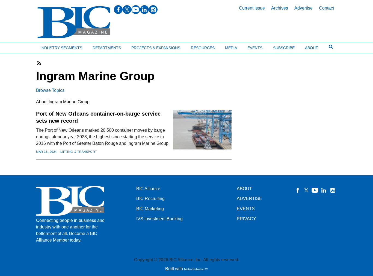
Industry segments (61, 48)
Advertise (303, 8)
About (311, 48)
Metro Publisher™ (196, 269)
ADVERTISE (249, 198)
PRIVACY (246, 218)
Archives (279, 8)
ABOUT (244, 188)
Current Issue (252, 8)
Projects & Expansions (155, 48)
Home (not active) (16, 46)
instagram (153, 9)
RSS (39, 63)
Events (254, 48)
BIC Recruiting (150, 198)
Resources (203, 48)
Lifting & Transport (78, 151)
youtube (135, 9)
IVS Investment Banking (159, 218)
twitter (127, 9)
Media (231, 48)
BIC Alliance (148, 188)
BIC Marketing (150, 208)
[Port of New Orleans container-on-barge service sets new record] (202, 129)
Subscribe (284, 48)
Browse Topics (50, 90)
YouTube (315, 190)
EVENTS (246, 208)
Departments (107, 48)
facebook (118, 9)
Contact (326, 8)
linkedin (144, 9)
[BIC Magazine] (73, 22)
